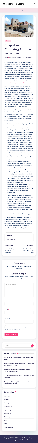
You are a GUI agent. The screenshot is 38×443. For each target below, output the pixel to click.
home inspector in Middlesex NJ (19, 83)
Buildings (6, 399)
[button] (10, 239)
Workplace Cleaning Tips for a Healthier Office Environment (17, 382)
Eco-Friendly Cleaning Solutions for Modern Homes (18, 358)
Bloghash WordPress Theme (22, 440)
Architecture (7, 396)
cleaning (6, 403)
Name (7, 301)
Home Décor (7, 413)
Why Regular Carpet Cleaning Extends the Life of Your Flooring (17, 370)
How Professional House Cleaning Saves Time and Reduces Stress (19, 364)
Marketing (7, 417)
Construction (8, 406)
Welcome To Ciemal (14, 3)
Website (7, 319)
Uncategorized (8, 427)
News (5, 420)
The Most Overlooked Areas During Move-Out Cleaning (19, 376)
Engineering (7, 410)
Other (8, 41)
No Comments (28, 57)
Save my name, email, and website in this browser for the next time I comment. (18, 328)
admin (9, 235)
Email (7, 310)
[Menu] (35, 3)
